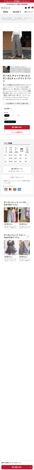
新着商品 (5, 12)
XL (18, 115)
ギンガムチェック (10, 121)
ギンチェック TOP (6, 18)
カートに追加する (17, 132)
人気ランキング (28, 12)
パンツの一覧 (17, 18)
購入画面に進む (17, 127)
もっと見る (28, 203)
